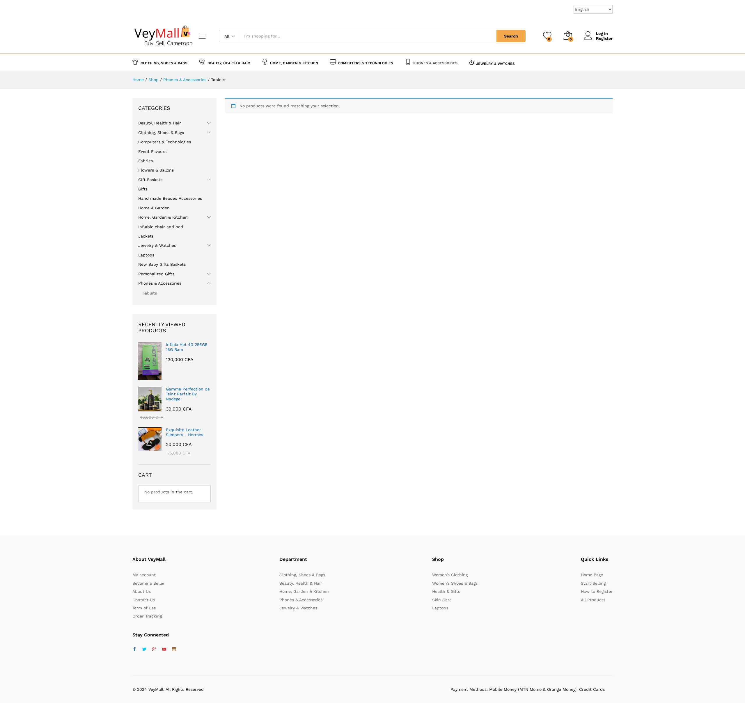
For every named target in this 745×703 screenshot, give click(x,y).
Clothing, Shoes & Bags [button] (164, 63)
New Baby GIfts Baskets (162, 264)
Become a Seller (148, 583)
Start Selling (593, 583)
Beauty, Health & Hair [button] (228, 63)
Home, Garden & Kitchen (163, 217)
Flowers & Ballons (156, 170)
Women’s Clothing (450, 574)
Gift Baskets (150, 179)
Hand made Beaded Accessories (170, 198)
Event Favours (152, 151)
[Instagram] (174, 649)
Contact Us (143, 599)
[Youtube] (164, 649)
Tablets (150, 293)
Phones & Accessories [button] (435, 63)
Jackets (146, 236)
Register (604, 38)
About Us (141, 591)
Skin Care (442, 599)
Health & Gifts (446, 591)
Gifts (143, 189)
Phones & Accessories (159, 283)
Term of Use (144, 608)
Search (511, 36)
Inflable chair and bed (160, 226)
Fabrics (145, 160)
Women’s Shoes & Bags (455, 583)
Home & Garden (154, 208)
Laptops (146, 255)
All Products (593, 599)
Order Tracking (147, 616)
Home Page (592, 574)
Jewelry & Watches (157, 245)
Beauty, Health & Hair (159, 123)
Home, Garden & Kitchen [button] (294, 63)
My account (144, 574)
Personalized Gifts (156, 274)
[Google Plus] (154, 649)
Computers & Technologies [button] (365, 63)
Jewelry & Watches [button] (495, 63)
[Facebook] (134, 649)
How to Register (597, 591)
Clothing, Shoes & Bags (161, 132)
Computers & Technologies (164, 142)
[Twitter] (144, 649)
